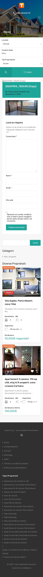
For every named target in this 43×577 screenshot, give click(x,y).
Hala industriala (10, 514)
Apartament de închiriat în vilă (16, 481)
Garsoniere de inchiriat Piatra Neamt (19, 506)
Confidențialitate (11, 447)
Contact (7, 451)
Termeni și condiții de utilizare (16, 464)
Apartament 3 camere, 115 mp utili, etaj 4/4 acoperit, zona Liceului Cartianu (21, 382)
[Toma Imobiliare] (21, 8)
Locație (5, 40)
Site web (9, 200)
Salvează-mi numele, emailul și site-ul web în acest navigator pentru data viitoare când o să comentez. (19, 217)
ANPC (6, 459)
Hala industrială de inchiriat (15, 521)
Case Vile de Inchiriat (12, 499)
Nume (9, 176)
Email (9, 188)
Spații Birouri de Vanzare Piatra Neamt (19, 528)
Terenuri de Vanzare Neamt (15, 557)
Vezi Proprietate (21, 291)
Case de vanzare (10, 496)
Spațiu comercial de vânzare (15, 543)
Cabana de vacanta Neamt (15, 492)
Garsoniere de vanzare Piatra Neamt (18, 510)
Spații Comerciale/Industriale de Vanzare (20, 535)
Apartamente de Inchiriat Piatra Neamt (20, 485)
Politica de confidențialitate (15, 468)
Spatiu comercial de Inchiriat (15, 539)
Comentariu (11, 136)
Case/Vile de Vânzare (12, 503)
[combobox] (21, 44)
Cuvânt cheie (7, 50)
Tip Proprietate (8, 60)
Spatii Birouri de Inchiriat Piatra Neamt (19, 524)
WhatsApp (8, 455)
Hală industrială (10, 517)
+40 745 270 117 (23, 13)
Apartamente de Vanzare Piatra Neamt (20, 488)
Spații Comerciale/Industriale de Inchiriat (20, 532)
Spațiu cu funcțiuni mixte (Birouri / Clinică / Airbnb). (19, 552)
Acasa (6, 442)
